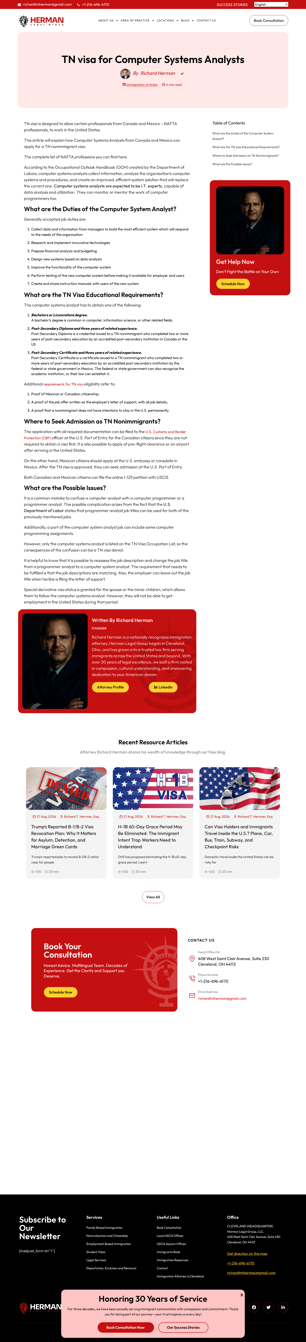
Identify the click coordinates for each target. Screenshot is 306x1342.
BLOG (185, 20)
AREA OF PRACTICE (135, 20)
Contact (162, 1268)
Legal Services (96, 1260)
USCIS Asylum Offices (171, 1244)
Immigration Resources (172, 1260)
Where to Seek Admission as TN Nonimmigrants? (245, 156)
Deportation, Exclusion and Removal (111, 1268)
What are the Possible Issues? (232, 164)
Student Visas (95, 1252)
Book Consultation (169, 1228)
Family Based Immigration (104, 1228)
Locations (165, 20)
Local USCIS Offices (170, 1236)
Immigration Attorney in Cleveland (180, 1276)
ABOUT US (105, 20)
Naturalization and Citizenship (107, 1236)
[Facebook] (254, 1307)
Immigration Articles (141, 84)
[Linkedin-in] (283, 1307)
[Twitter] (268, 1307)
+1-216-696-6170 (95, 4)
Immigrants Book (168, 1252)
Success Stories (232, 4)
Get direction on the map (247, 1253)
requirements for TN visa (63, 384)
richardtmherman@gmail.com (47, 4)
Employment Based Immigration (108, 1244)
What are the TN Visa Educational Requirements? (246, 147)
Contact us (206, 20)
